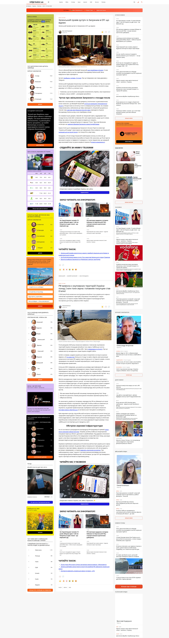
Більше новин (129, 118)
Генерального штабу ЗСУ (42, 60)
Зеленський (62, 276)
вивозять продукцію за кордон (90, 450)
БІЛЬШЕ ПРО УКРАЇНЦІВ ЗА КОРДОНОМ (40, 590)
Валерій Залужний (72, 276)
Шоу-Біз (85, 2)
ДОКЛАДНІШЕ (40, 145)
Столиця (73, 2)
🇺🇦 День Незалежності (77, 10)
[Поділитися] (106, 32)
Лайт (91, 2)
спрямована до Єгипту (95, 349)
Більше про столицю (128, 586)
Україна (61, 2)
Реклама (103, 2)
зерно (65, 587)
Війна (67, 2)
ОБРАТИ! (40, 306)
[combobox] (48, 496)
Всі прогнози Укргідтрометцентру (40, 502)
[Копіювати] (109, 32)
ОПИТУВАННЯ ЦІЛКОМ (40, 457)
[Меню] (48, 2)
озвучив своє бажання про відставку (79, 110)
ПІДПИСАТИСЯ (84, 192)
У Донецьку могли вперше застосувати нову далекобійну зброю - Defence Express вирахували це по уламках (71, 233)
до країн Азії (70, 357)
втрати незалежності (98, 142)
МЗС (70, 587)
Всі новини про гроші (40, 630)
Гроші (79, 2)
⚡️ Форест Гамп (89, 10)
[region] (40, 500)
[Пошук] (142, 2)
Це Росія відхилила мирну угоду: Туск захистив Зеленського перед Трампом (85, 257)
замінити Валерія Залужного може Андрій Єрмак (83, 124)
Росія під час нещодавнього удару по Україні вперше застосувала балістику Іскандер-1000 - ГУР (70, 242)
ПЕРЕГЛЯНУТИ (129, 141)
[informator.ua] (36, 2)
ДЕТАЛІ (40, 104)
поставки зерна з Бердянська (68, 410)
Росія (60, 587)
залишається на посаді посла (68, 132)
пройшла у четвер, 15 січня (72, 78)
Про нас (97, 2)
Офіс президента (83, 276)
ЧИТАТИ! (40, 532)
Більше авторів (129, 202)
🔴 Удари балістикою (100, 10)
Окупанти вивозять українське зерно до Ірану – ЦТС (78, 571)
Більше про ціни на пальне (40, 208)
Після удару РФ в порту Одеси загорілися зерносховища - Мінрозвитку (84, 564)
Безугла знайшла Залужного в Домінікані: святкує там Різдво (80, 259)
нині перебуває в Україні (95, 70)
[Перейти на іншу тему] (138, 2)
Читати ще (129, 375)
